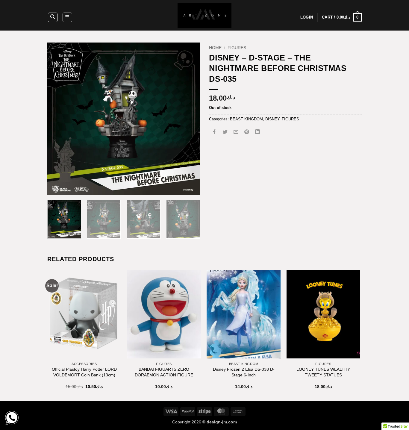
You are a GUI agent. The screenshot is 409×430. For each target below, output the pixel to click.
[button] (67, 17)
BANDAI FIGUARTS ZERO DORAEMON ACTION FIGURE (164, 372)
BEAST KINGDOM (246, 119)
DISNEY (272, 119)
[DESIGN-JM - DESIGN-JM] (204, 15)
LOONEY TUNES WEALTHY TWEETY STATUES (323, 372)
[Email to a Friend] (236, 132)
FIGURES (237, 48)
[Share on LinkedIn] (258, 132)
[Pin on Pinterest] (247, 132)
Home (215, 48)
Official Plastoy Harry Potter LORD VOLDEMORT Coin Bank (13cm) (84, 372)
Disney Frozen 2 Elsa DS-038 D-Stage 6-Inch (244, 372)
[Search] (52, 17)
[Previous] (57, 119)
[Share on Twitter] (225, 132)
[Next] (189, 119)
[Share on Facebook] (214, 132)
